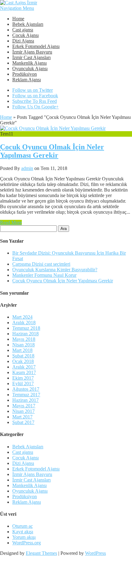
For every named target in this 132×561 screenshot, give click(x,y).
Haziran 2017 (25, 400)
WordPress (95, 553)
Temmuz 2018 (26, 328)
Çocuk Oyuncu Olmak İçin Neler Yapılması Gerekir (52, 151)
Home (18, 18)
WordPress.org (26, 542)
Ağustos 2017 (25, 389)
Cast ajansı (22, 29)
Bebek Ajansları (27, 24)
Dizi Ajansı (23, 40)
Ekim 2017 (23, 378)
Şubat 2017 (23, 422)
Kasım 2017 (24, 372)
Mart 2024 (22, 317)
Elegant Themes (41, 553)
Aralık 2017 (24, 366)
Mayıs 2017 (23, 405)
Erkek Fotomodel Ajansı (36, 46)
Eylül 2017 (23, 383)
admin (27, 168)
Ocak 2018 (23, 361)
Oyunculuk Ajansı (30, 68)
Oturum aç (22, 526)
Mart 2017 (22, 416)
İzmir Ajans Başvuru (32, 51)
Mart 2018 (22, 350)
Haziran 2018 (25, 333)
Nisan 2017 (23, 411)
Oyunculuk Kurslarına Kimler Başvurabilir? (54, 269)
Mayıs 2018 (23, 339)
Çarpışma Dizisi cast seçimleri (41, 264)
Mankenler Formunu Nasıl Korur (44, 275)
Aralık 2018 (24, 322)
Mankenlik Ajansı (29, 63)
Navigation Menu (17, 8)
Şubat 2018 (23, 355)
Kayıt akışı (22, 531)
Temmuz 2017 (26, 394)
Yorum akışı (24, 537)
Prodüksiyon (24, 74)
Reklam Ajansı (26, 79)
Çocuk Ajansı (25, 35)
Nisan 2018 (23, 344)
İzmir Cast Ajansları (31, 57)
